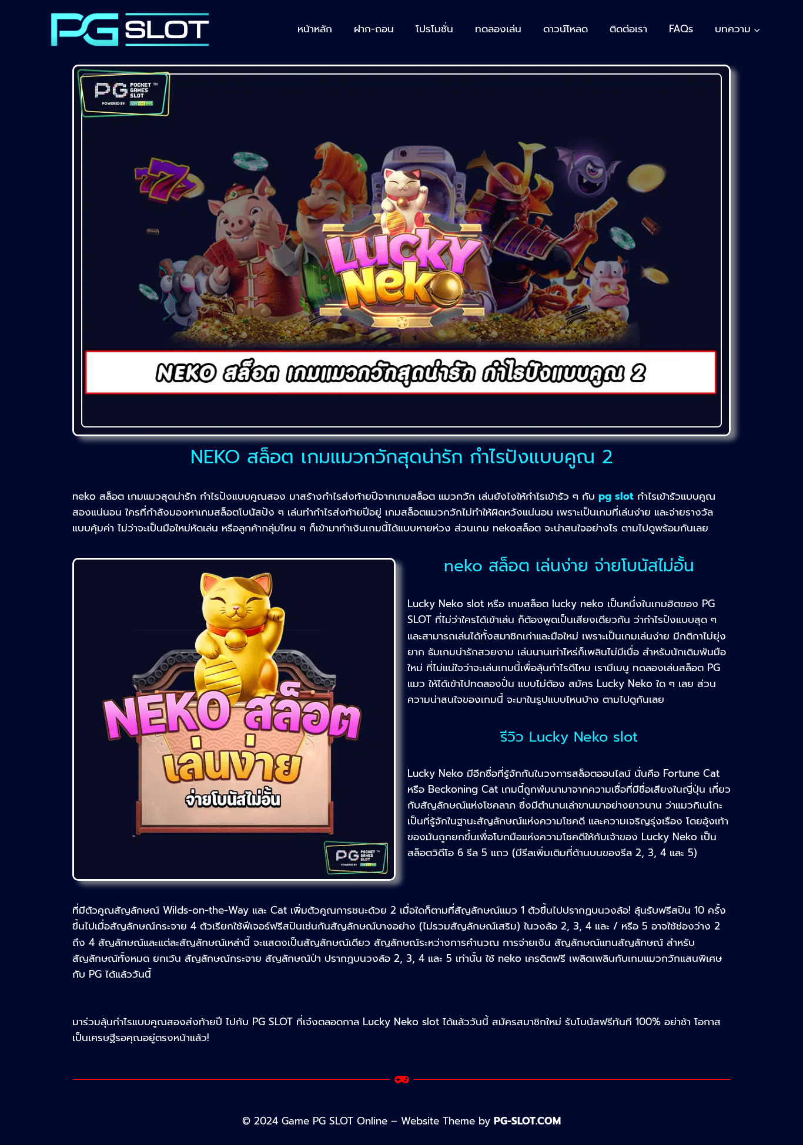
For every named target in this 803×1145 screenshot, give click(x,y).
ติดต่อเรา (628, 28)
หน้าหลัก (314, 28)
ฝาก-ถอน (374, 28)
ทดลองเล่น (498, 28)
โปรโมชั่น (434, 28)
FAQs (681, 28)
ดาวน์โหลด (565, 28)
